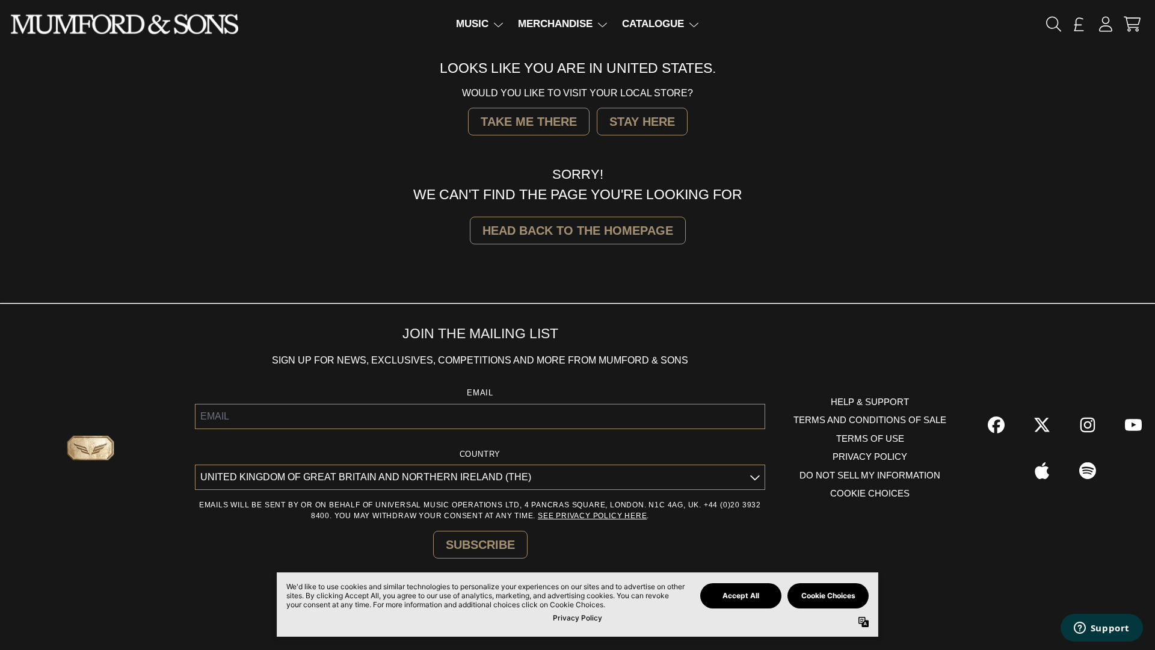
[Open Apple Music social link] (1042, 470)
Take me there (529, 121)
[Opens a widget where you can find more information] (1101, 629)
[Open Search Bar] (1052, 24)
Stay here (642, 121)
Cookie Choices (870, 493)
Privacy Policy (870, 456)
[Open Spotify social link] (1087, 470)
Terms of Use (870, 438)
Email (480, 392)
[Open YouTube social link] (1133, 425)
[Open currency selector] (1079, 24)
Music (472, 23)
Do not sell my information (869, 475)
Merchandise (555, 23)
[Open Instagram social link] (1087, 425)
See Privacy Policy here (592, 516)
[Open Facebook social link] (996, 425)
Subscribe (480, 544)
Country (480, 454)
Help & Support (870, 402)
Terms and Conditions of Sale (869, 420)
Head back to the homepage (577, 230)
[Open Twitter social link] (1042, 425)
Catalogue (653, 23)
